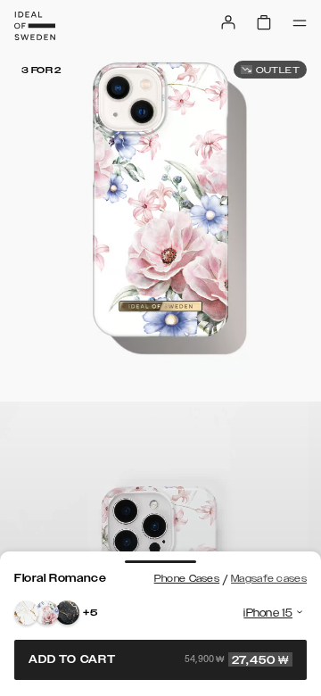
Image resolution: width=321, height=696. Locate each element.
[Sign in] (228, 22)
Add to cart (159, 659)
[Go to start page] (34, 26)
